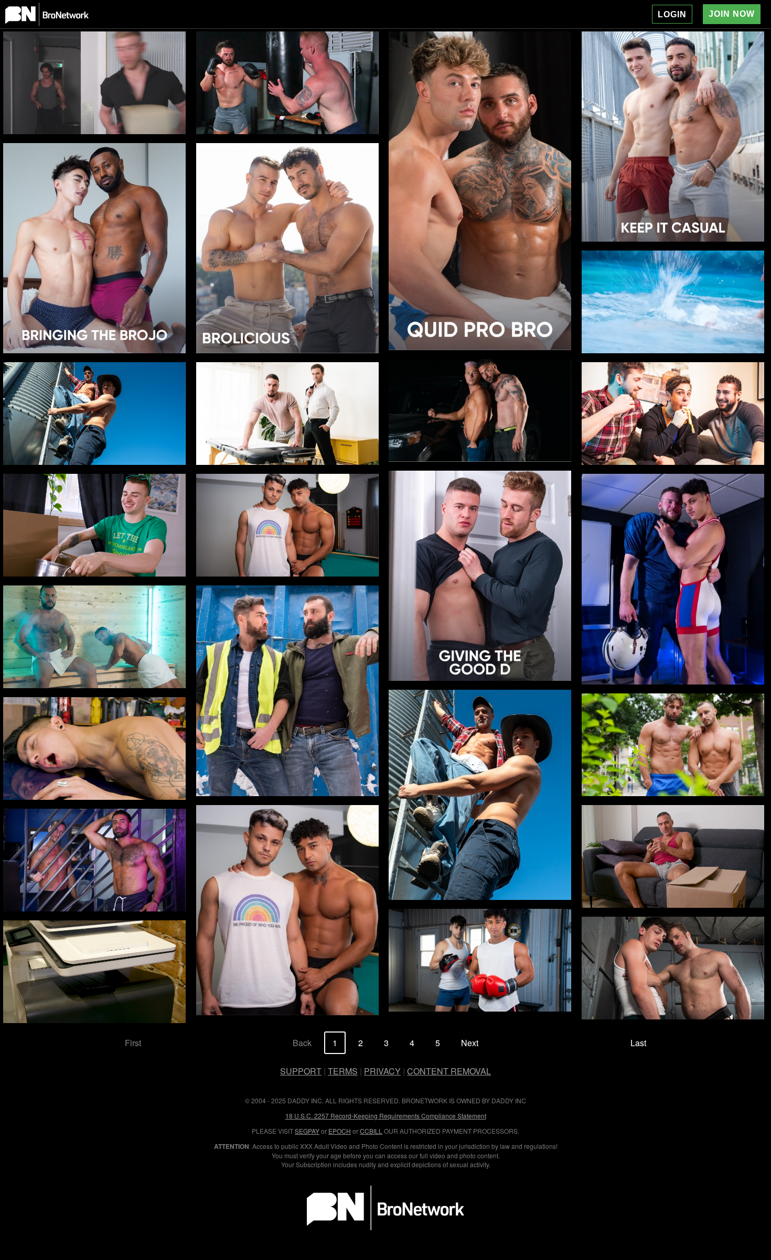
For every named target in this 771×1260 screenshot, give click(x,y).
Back (302, 1043)
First (133, 1043)
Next (469, 1043)
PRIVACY (382, 1071)
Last (638, 1043)
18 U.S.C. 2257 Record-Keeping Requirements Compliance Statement (385, 1115)
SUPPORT (301, 1071)
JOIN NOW (732, 13)
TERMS (343, 1071)
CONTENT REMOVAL (449, 1071)
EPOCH (339, 1130)
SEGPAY (307, 1130)
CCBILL (371, 1130)
